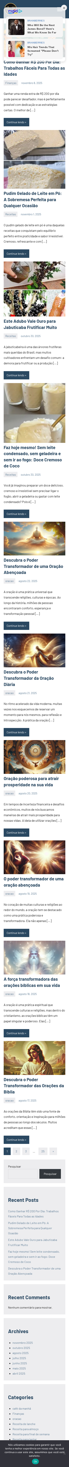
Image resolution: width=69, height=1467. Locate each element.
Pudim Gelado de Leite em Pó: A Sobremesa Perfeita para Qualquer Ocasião (33, 199)
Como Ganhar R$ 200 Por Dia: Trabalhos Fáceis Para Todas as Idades (34, 68)
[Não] (64, 1453)
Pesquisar (14, 1166)
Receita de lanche (24, 1424)
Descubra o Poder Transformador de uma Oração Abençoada (33, 566)
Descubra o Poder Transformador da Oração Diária (29, 678)
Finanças (10, 83)
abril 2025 (19, 1373)
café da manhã (22, 1408)
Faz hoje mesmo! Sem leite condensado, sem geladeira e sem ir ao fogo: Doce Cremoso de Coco (34, 1256)
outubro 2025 (21, 1347)
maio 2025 (19, 1368)
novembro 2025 (23, 1342)
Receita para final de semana (31, 1434)
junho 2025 (20, 1363)
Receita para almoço (26, 1429)
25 (43, 1151)
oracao (9, 581)
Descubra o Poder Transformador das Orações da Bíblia (34, 1085)
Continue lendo (15, 122)
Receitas (10, 214)
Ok (35, 1461)
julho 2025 (19, 1358)
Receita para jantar (25, 1439)
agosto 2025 (21, 1353)
